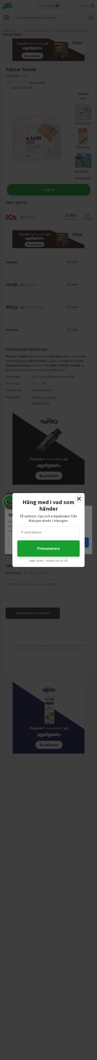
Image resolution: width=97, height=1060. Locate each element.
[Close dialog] (79, 499)
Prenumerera (48, 548)
